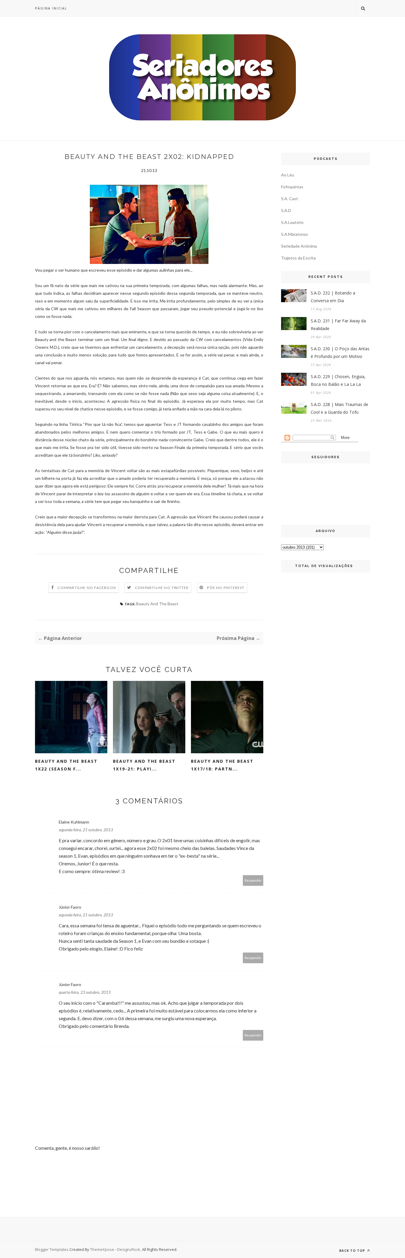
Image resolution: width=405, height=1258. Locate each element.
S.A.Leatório (292, 222)
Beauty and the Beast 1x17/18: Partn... (222, 765)
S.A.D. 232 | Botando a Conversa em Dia (333, 296)
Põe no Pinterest (225, 587)
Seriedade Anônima (299, 246)
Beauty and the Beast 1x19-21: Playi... (144, 765)
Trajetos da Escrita (298, 257)
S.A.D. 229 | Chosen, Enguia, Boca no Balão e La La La (338, 380)
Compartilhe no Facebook (87, 587)
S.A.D (286, 210)
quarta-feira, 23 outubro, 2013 (85, 992)
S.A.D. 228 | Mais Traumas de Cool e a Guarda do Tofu (339, 408)
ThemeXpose (102, 1249)
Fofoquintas (292, 186)
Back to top (352, 1250)
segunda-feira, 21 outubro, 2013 (86, 829)
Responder (253, 880)
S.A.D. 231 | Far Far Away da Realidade (338, 324)
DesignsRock (128, 1249)
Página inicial (51, 8)
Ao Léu (287, 174)
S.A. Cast (289, 198)
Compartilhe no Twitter (162, 587)
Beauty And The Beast (157, 603)
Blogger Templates (51, 1249)
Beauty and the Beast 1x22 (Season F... (66, 765)
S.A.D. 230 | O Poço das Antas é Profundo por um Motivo (340, 352)
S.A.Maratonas (294, 234)
